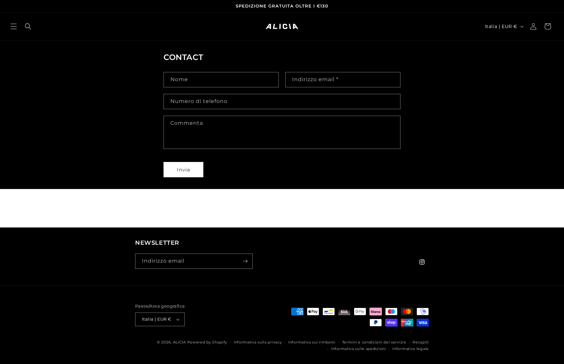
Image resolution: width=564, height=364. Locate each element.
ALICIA (179, 342)
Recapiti (421, 342)
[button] (14, 26)
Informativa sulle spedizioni (358, 348)
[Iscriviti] (245, 261)
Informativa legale (410, 348)
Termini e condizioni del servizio (374, 342)
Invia (183, 170)
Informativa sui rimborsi (312, 342)
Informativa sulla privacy (258, 342)
